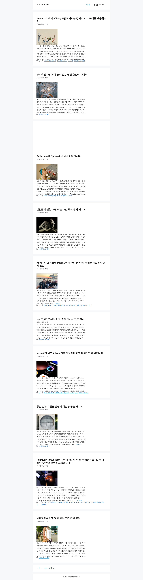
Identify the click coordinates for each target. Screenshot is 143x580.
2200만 (46, 502)
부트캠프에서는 (62, 61)
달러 (55, 305)
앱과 (76, 393)
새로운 (72, 393)
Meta (52, 393)
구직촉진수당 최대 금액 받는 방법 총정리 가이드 (61, 74)
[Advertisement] (71, 139)
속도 (69, 305)
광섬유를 (67, 502)
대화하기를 (59, 393)
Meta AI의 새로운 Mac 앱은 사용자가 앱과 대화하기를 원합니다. (70, 353)
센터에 (98, 502)
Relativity (60, 502)
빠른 (94, 502)
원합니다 (85, 393)
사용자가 (66, 393)
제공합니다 (78, 61)
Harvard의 (47, 61)
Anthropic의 (52, 195)
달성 (58, 305)
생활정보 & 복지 (99, 5)
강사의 (53, 61)
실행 (83, 305)
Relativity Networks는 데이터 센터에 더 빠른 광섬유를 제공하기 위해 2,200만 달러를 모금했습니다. (70, 461)
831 (45, 568)
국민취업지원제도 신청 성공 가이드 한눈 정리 (60, 319)
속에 (73, 305)
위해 (103, 502)
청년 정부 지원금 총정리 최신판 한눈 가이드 (59, 406)
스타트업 (79, 305)
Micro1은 (50, 305)
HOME (88, 5)
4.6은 (45, 195)
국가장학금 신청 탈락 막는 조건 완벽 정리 (58, 518)
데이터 (63, 305)
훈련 (89, 305)
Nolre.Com (42, 5)
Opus (58, 195)
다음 (52, 568)
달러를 (73, 502)
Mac (49, 393)
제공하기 (44, 504)
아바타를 (70, 61)
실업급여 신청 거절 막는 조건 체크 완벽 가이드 (61, 209)
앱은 (80, 393)
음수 (70, 195)
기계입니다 (64, 195)
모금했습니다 (87, 502)
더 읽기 (57, 303)
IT (39, 61)
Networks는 (53, 502)
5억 (45, 305)
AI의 (45, 393)
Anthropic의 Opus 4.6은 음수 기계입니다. (58, 156)
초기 (83, 61)
